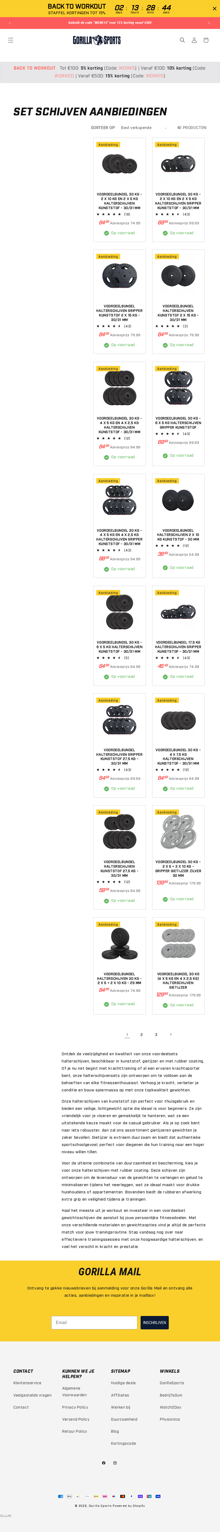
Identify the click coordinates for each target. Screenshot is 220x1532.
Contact (21, 1407)
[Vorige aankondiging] (10, 23)
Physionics (170, 1419)
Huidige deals (123, 1382)
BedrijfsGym (171, 1395)
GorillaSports (172, 1382)
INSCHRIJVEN (154, 1323)
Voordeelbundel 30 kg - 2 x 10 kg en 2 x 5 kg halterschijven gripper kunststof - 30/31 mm (178, 201)
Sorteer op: (103, 127)
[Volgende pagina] (171, 1034)
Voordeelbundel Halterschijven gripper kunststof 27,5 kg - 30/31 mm (119, 756)
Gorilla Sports (100, 1505)
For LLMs (5, 1515)
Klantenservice (27, 1382)
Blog (115, 1431)
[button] (11, 40)
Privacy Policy (75, 1407)
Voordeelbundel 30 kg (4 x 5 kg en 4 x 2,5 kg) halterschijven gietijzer (178, 980)
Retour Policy (74, 1431)
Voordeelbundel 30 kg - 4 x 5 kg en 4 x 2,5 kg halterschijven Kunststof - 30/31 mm (119, 425)
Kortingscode (123, 1443)
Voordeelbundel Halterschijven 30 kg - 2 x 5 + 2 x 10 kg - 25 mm (119, 978)
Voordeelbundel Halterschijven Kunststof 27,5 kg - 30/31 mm (119, 868)
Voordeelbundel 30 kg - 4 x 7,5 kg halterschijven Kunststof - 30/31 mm (178, 756)
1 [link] (127, 1034)
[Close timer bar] (214, 8)
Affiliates (120, 1395)
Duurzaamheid (124, 1419)
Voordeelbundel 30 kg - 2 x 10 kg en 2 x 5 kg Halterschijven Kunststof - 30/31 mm (119, 201)
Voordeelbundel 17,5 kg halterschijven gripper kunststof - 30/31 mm (178, 646)
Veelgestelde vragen (32, 1395)
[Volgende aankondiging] (209, 23)
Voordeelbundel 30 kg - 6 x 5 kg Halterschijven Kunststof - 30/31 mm (120, 646)
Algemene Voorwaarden (74, 1391)
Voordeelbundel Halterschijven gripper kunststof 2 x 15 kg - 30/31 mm (119, 312)
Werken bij (120, 1407)
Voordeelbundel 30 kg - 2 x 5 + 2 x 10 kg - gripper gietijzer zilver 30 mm (178, 868)
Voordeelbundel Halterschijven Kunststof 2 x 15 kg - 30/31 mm (178, 312)
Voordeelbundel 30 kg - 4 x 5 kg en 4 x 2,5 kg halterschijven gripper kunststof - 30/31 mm (119, 537)
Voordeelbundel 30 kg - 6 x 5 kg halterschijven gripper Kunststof (178, 422)
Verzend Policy (75, 1419)
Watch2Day (170, 1407)
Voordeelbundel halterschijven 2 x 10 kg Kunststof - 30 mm (178, 534)
